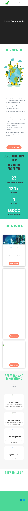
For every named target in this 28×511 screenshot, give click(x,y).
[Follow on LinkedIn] (21, 500)
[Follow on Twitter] (24, 500)
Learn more (14, 263)
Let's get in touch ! (14, 147)
